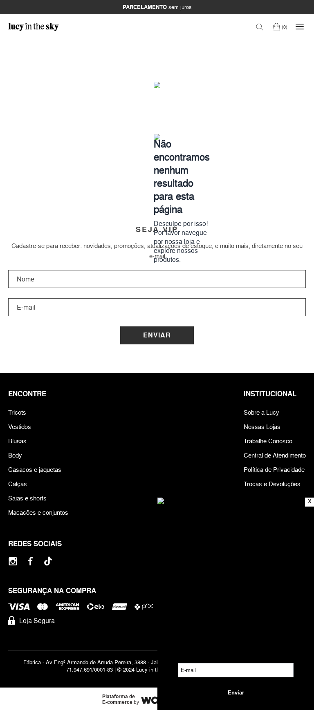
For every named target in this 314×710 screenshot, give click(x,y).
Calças (17, 484)
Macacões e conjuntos (38, 512)
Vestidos (19, 426)
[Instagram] (13, 561)
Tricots (17, 412)
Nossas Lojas (262, 426)
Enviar (157, 335)
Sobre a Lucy (261, 412)
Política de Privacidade (274, 469)
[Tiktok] (48, 561)
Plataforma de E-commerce (118, 699)
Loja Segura (37, 620)
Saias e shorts (27, 498)
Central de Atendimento (275, 455)
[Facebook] (30, 561)
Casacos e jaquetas (34, 469)
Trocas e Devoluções (272, 484)
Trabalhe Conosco (268, 441)
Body (15, 455)
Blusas (17, 441)
